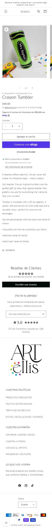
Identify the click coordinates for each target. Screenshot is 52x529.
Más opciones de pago (26, 151)
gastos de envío (11, 107)
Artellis (20, 525)
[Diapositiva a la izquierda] (19, 88)
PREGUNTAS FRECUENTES (19, 397)
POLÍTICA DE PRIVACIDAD (19, 404)
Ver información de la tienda (18, 166)
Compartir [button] (10, 250)
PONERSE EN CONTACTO (18, 454)
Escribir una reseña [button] (26, 284)
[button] (6, 11)
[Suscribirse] (43, 314)
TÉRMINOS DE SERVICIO (18, 410)
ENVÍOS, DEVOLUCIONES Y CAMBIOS (24, 417)
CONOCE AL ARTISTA (16, 448)
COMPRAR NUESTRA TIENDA (20, 434)
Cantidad (6, 120)
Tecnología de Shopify (32, 525)
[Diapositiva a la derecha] (32, 88)
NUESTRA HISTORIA (16, 441)
